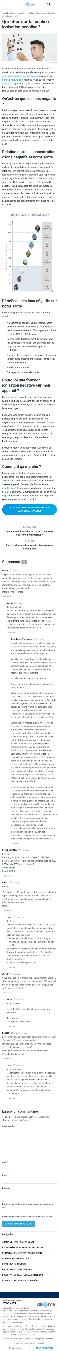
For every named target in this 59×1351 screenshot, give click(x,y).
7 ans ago (23, 1033)
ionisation (7, 83)
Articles (12, 13)
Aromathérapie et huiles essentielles (22, 1247)
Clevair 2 (11, 488)
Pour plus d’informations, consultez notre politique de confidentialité (29, 1339)
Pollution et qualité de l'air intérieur (22, 1275)
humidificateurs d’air (12, 79)
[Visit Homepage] (27, 4)
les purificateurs (30, 76)
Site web (6, 1188)
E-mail (6, 1175)
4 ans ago (16, 571)
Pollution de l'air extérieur (17, 1269)
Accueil (5, 13)
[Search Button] (49, 4)
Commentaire (9, 1126)
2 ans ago (40, 639)
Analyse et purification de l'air (18, 1242)
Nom (5, 1162)
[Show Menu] (3, 4)
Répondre (7, 596)
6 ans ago (16, 974)
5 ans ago (16, 883)
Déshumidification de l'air (15, 1258)
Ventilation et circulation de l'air (20, 1280)
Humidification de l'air (25, 13)
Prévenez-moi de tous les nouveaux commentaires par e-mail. (28, 1205)
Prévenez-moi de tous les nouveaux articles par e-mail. (27, 1216)
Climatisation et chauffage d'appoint (22, 1253)
